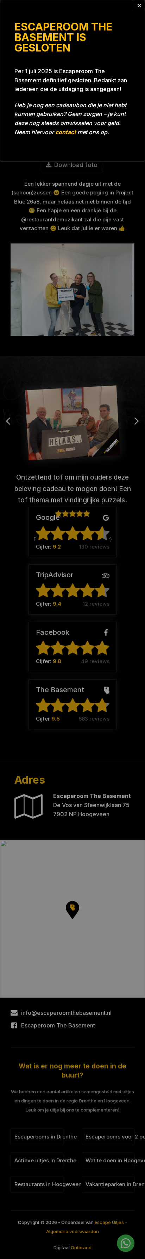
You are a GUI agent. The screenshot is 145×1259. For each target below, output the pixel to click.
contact (65, 132)
